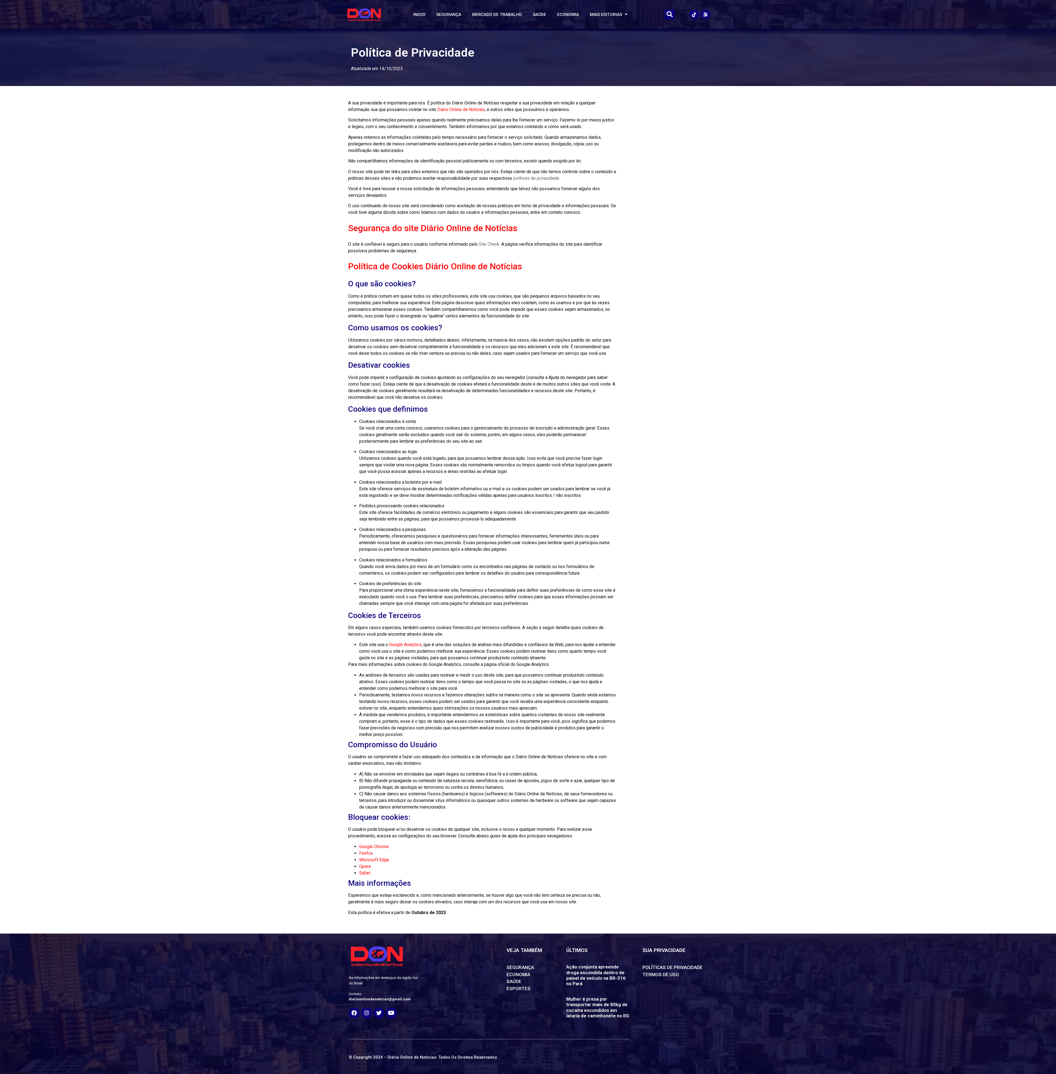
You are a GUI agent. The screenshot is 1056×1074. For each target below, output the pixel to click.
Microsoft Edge (374, 859)
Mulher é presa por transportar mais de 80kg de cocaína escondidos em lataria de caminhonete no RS (597, 1007)
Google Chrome (374, 846)
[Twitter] (378, 1012)
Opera (365, 866)
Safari (365, 873)
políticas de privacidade (536, 178)
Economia (568, 14)
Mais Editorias (606, 14)
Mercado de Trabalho (497, 14)
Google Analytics (405, 644)
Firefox (366, 853)
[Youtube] (391, 1012)
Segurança (448, 14)
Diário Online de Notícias (461, 109)
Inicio (419, 14)
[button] (670, 14)
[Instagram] (366, 1012)
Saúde (539, 14)
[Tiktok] (694, 15)
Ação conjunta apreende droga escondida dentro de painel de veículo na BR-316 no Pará (596, 975)
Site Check (489, 244)
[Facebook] (354, 1012)
